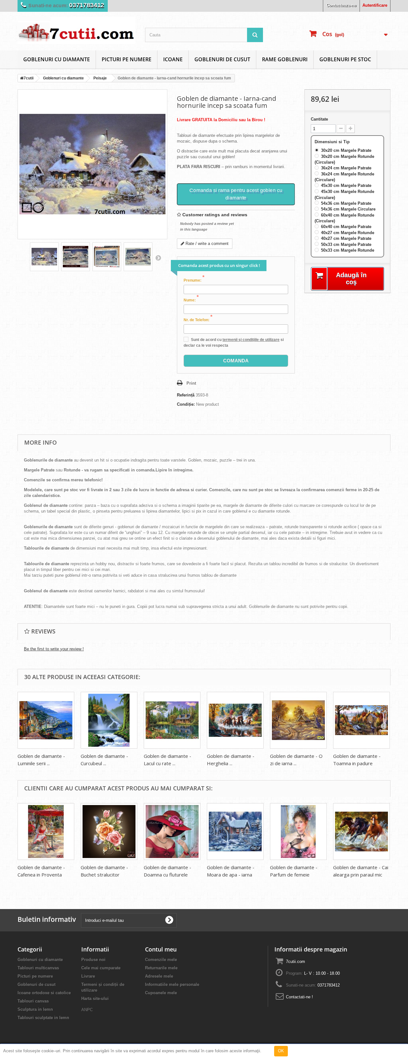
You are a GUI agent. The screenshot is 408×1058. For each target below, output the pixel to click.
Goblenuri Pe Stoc (345, 59)
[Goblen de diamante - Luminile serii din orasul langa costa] (46, 720)
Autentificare (374, 5)
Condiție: (186, 404)
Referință (185, 395)
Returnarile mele (161, 968)
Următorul (158, 258)
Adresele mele (159, 976)
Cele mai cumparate (100, 968)
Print (191, 383)
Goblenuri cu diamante (56, 59)
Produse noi (93, 959)
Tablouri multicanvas (38, 968)
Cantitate (319, 119)
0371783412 (328, 985)
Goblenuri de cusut (222, 59)
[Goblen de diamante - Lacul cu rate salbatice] (172, 720)
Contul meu (161, 949)
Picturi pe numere (126, 59)
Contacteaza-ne (341, 5)
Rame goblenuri (285, 59)
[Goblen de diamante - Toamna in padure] (361, 720)
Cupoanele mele (161, 992)
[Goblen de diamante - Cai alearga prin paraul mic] (361, 831)
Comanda (236, 360)
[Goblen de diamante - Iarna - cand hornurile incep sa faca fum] (44, 257)
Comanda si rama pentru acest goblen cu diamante (235, 193)
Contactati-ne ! (299, 997)
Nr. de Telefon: (198, 319)
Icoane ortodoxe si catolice (44, 992)
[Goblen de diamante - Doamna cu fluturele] (172, 831)
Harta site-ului (95, 998)
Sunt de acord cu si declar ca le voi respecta (234, 342)
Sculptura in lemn (35, 1009)
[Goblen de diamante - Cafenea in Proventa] (46, 831)
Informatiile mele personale (172, 984)
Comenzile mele (161, 959)
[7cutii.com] (76, 30)
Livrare (88, 976)
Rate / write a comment (206, 243)
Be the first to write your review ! (54, 649)
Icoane (173, 59)
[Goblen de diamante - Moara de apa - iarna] (235, 831)
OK (281, 1050)
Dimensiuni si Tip (333, 141)
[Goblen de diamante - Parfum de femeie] (298, 831)
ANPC (87, 1009)
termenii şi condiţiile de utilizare (251, 339)
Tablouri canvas (33, 1001)
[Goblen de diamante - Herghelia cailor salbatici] (235, 720)
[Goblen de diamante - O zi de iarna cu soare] (298, 720)
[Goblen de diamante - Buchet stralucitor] (109, 831)
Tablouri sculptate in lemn (43, 1017)
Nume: (191, 299)
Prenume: (194, 280)
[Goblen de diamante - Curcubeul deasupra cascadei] (109, 720)
